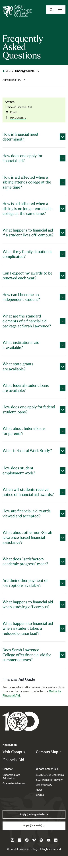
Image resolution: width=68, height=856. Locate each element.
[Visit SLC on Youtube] (48, 840)
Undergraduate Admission (11, 776)
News (39, 789)
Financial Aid (13, 759)
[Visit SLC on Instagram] (12, 840)
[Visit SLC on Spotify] (41, 840)
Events (40, 794)
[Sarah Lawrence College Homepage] (21, 721)
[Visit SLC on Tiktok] (19, 840)
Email (13, 112)
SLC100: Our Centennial (50, 774)
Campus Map (51, 752)
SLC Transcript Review (49, 779)
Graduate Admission (14, 783)
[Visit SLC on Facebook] (27, 840)
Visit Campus (14, 751)
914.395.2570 (18, 117)
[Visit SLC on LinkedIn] (56, 840)
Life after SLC (44, 784)
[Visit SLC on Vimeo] (34, 840)
